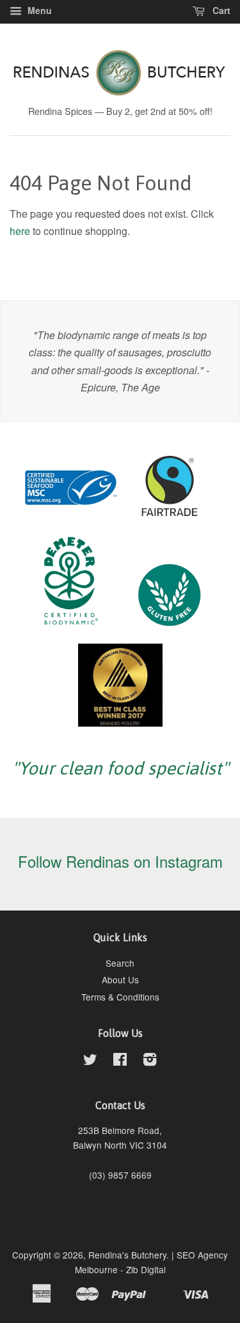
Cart (220, 10)
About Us (120, 979)
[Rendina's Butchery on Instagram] (150, 1061)
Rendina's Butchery (127, 1254)
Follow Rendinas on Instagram (120, 861)
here (20, 230)
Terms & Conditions (120, 996)
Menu (38, 10)
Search (120, 962)
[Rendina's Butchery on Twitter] (90, 1061)
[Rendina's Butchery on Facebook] (120, 1061)
